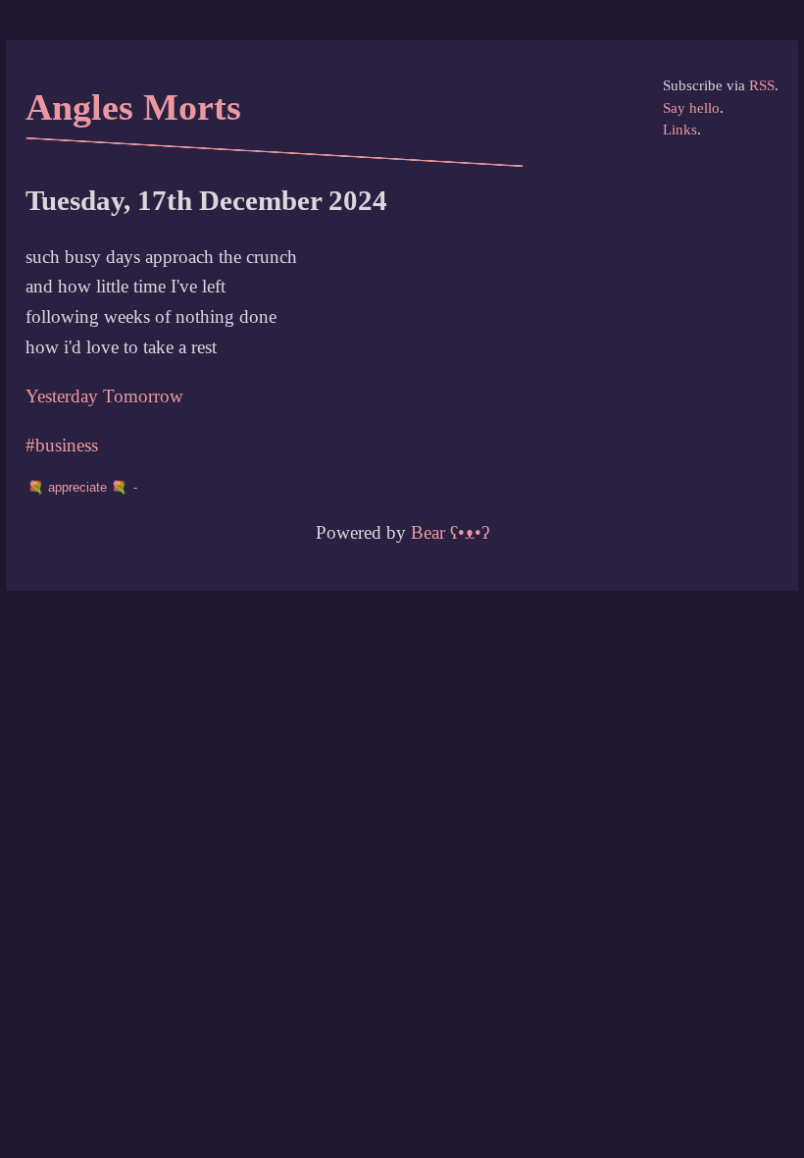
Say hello (691, 108)
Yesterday (61, 396)
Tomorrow (143, 396)
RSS (762, 85)
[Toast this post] (85, 487)
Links (680, 129)
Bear (450, 532)
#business (61, 445)
